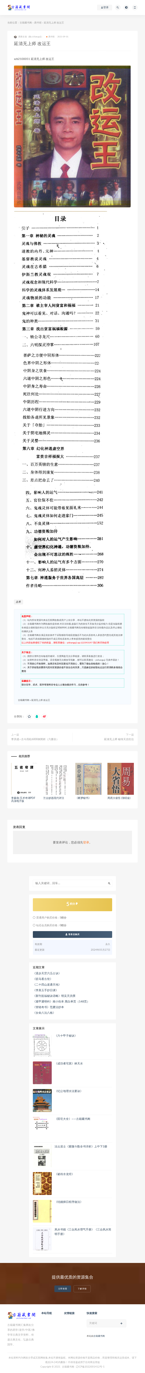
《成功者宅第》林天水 (69, 1063)
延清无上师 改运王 (40, 700)
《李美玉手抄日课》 (45, 990)
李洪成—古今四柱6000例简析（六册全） (35, 739)
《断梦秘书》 (83, 798)
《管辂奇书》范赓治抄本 (48, 1007)
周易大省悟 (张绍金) (118, 798)
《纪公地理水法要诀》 (69, 1091)
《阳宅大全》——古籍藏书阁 (72, 1119)
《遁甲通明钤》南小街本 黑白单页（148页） (61, 1001)
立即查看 (62, 1289)
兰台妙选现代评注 (53, 798)
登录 (86, 842)
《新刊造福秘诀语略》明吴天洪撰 (54, 996)
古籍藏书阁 (26, 23)
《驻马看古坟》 (43, 979)
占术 (18, 602)
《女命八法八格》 (44, 1012)
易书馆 (38, 23)
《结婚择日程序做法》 (69, 1202)
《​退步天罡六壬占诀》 (47, 973)
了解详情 (82, 1289)
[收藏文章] (29, 716)
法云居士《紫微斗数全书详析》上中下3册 (81, 1146)
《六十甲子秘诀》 (66, 1035)
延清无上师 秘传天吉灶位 (119, 739)
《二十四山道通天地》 (47, 984)
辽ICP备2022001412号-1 (90, 1367)
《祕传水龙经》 (64, 1174)
